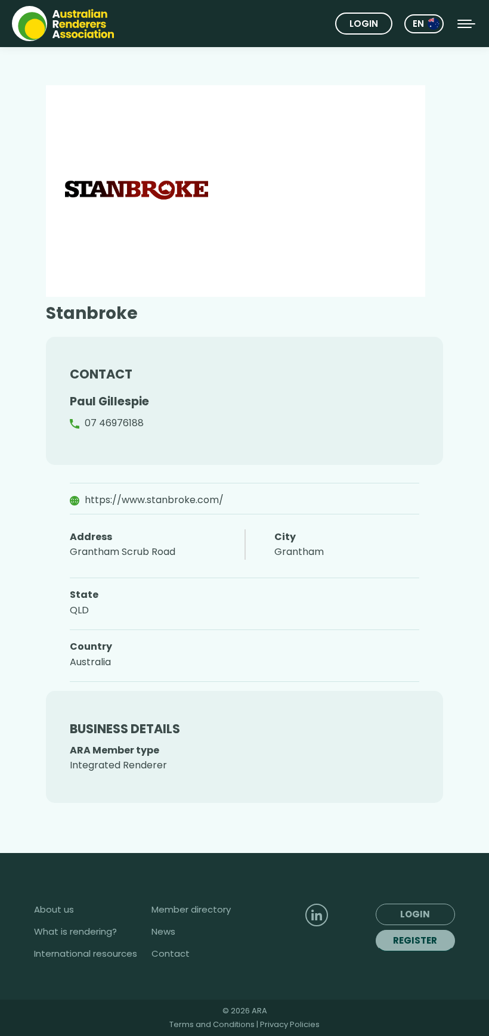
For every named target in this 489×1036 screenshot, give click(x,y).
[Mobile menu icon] (466, 24)
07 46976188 (114, 423)
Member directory (191, 910)
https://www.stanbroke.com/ (154, 500)
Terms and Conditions (212, 1024)
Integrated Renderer (118, 765)
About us (54, 910)
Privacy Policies (290, 1024)
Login (363, 23)
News (163, 932)
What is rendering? (75, 932)
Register (415, 940)
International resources (85, 954)
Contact (170, 954)
